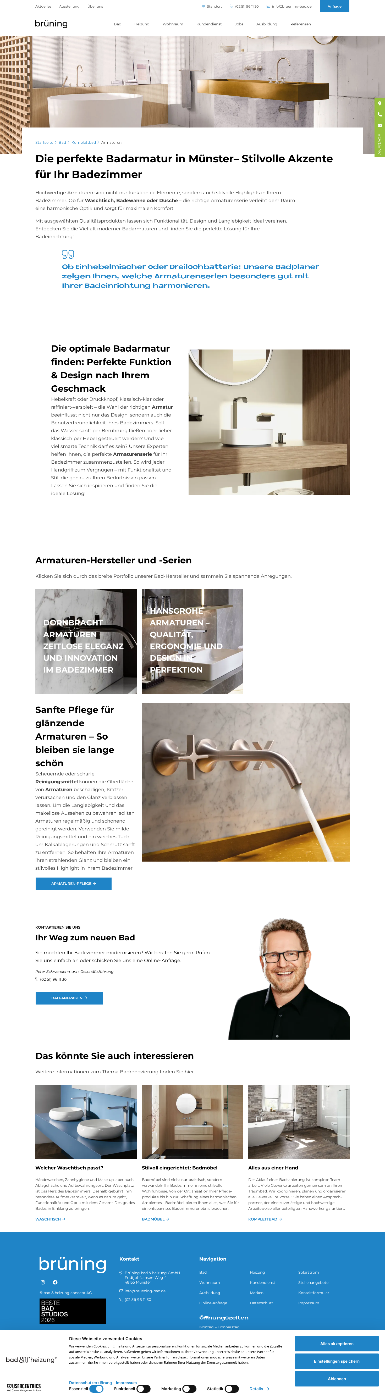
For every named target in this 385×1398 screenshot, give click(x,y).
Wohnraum (173, 24)
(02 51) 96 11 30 (246, 6)
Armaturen (111, 142)
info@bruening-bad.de (291, 6)
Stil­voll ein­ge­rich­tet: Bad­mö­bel (179, 1168)
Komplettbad (84, 142)
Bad (117, 24)
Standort (214, 6)
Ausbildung (266, 24)
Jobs (239, 24)
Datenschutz (261, 1303)
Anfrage (335, 6)
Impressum (308, 1303)
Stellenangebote (313, 1282)
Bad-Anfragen (66, 998)
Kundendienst (209, 24)
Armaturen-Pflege (71, 883)
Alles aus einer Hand (273, 1168)
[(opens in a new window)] (43, 1282)
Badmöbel (153, 1219)
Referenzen (300, 24)
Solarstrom (308, 1272)
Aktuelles (43, 6)
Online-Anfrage (213, 1303)
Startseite (44, 142)
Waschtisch (48, 1219)
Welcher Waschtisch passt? (69, 1168)
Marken (256, 1292)
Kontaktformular (313, 1292)
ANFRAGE (379, 144)
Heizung (142, 24)
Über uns (95, 6)
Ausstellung (69, 6)
